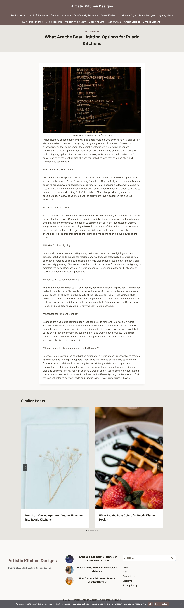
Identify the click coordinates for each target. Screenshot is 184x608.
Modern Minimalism (75, 21)
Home (126, 567)
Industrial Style (128, 15)
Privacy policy (161, 604)
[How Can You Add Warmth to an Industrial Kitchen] (69, 581)
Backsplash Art (19, 15)
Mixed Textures (53, 21)
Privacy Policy (130, 585)
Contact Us (129, 576)
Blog (125, 571)
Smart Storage (132, 21)
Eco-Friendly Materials (86, 15)
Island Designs (147, 15)
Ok (150, 604)
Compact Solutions (61, 15)
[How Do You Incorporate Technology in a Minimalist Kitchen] (69, 559)
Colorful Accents (39, 15)
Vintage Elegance (152, 21)
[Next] (159, 467)
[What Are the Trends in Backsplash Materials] (69, 570)
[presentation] (55, 458)
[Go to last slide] (25, 467)
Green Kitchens (109, 15)
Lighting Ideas (165, 15)
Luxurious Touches (32, 21)
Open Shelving (96, 21)
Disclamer (128, 580)
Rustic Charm (114, 21)
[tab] (86, 530)
